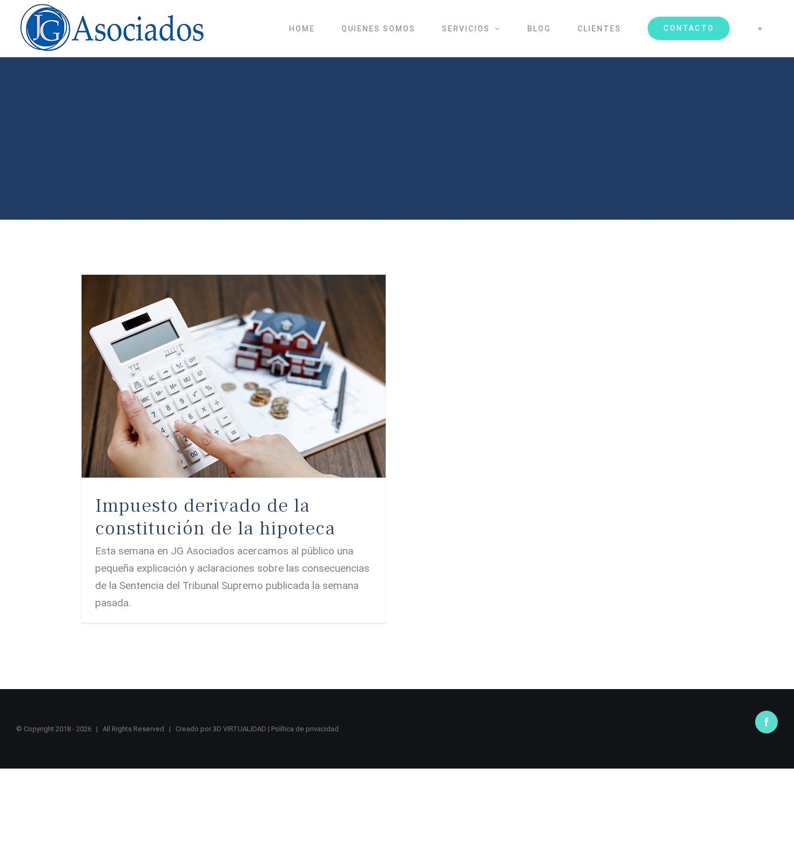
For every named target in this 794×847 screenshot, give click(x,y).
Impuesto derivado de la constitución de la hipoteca (215, 517)
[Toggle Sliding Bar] (760, 28)
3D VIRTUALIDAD (239, 729)
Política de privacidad (305, 729)
